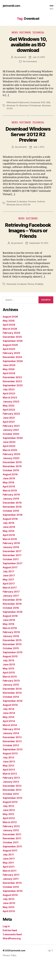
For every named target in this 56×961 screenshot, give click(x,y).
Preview (32, 201)
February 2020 (11, 454)
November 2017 (12, 555)
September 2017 (12, 563)
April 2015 (9, 672)
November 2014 (12, 692)
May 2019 (8, 482)
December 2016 (12, 599)
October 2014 (11, 696)
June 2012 (9, 810)
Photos (30, 284)
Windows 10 (12, 105)
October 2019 (11, 470)
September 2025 (13, 340)
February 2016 (11, 632)
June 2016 (9, 620)
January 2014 (11, 733)
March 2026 (10, 328)
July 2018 (8, 522)
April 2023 (9, 393)
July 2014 (8, 709)
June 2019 (9, 478)
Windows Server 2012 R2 (18, 204)
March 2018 (10, 539)
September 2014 (12, 700)
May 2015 (8, 668)
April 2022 (9, 409)
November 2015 (12, 644)
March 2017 (10, 587)
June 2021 (9, 417)
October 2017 (11, 559)
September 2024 (13, 361)
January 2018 (11, 547)
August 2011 (10, 850)
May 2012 (8, 814)
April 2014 (9, 721)
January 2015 (11, 684)
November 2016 (12, 603)
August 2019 (10, 474)
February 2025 (11, 353)
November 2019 (12, 466)
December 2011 (12, 834)
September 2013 (12, 749)
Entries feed (10, 930)
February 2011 (11, 874)
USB (48, 102)
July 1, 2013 (38, 147)
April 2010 (9, 911)
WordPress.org (12, 938)
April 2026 (9, 324)
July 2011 (8, 854)
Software (25, 32)
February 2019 (11, 494)
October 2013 (11, 745)
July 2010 (8, 899)
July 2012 (8, 806)
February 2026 (11, 332)
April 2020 (9, 446)
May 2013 (8, 765)
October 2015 (11, 648)
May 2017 (8, 579)
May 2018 (8, 531)
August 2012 (10, 802)
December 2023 (12, 377)
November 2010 (12, 882)
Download (35, 102)
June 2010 (9, 903)
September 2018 (12, 514)
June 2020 (9, 442)
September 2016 (12, 611)
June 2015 (9, 664)
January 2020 (11, 458)
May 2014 (8, 717)
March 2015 (10, 676)
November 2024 (12, 357)
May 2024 (9, 369)
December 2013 (12, 737)
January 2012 (11, 830)
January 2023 (11, 401)
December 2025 (12, 336)
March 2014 (10, 725)
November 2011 (12, 838)
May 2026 (9, 320)
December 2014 (12, 688)
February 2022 (11, 413)
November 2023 (12, 381)
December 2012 (12, 785)
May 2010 (8, 907)
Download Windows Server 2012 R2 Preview (28, 134)
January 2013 (11, 781)
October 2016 (11, 607)
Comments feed (12, 934)
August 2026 (10, 316)
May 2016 (8, 624)
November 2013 (12, 741)
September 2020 (13, 438)
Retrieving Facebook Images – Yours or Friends (28, 230)
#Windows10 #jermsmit (18, 102)
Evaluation (22, 201)
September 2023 (13, 385)
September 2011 (12, 846)
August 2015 (10, 656)
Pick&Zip (39, 284)
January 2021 (11, 429)
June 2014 (9, 713)
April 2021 (9, 421)
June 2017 (9, 575)
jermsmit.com (11, 5)
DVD (43, 102)
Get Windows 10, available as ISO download (28, 44)
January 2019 (11, 498)
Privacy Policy (9, 955)
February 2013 (11, 777)
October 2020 (11, 434)
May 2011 (8, 862)
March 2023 (10, 397)
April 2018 (9, 535)
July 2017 (8, 571)
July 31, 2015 (38, 57)
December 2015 (12, 640)
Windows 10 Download (30, 105)
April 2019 (9, 486)
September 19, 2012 (38, 243)
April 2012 (9, 818)
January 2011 (11, 878)
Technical (38, 32)
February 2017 (11, 591)
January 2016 (11, 636)
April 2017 (9, 583)
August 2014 (10, 704)
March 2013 (10, 773)
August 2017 (10, 567)
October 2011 (10, 842)
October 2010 (11, 887)
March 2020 (10, 450)
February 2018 (11, 543)
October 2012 (11, 793)
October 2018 (11, 510)
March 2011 (9, 870)
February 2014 (11, 729)
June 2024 (9, 365)
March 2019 (10, 490)
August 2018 (10, 518)
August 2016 (10, 616)
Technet (41, 201)
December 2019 (12, 462)
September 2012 (12, 798)
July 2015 (8, 660)
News (15, 32)
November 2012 (12, 789)
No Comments (30, 61)
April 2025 (9, 349)
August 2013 (10, 753)
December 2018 (12, 502)
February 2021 (11, 425)
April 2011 (8, 866)
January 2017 (11, 595)
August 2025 (10, 345)
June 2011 (9, 858)
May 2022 (8, 405)
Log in (6, 926)
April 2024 (9, 373)
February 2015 (11, 680)
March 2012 (10, 822)
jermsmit (22, 57)
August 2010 (10, 895)
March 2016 (10, 628)
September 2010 (13, 891)
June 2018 (9, 527)
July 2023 (9, 389)
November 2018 (12, 506)
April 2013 (9, 769)
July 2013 (8, 757)
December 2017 (12, 551)
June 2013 (9, 761)
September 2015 (12, 652)
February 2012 (11, 826)
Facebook (21, 284)
